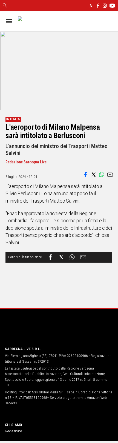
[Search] (5, 5)
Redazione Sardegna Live (26, 162)
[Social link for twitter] (91, 6)
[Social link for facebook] (98, 6)
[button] (85, 174)
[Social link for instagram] (105, 6)
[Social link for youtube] (112, 6)
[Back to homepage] (33, 331)
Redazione (13, 431)
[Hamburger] (9, 21)
